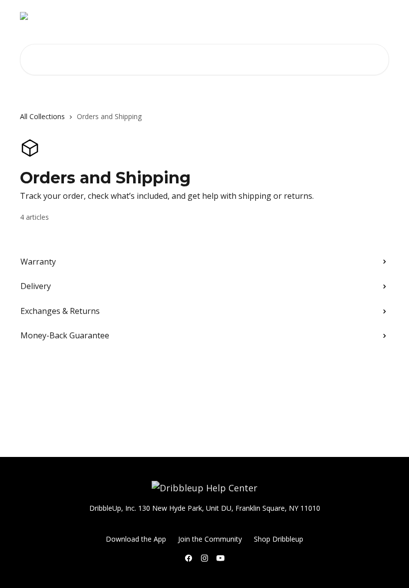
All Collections (42, 116)
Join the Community (210, 539)
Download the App (351, 15)
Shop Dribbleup (280, 15)
